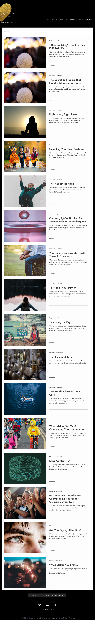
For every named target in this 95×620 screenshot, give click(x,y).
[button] (89, 31)
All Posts (6, 31)
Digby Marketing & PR (36, 618)
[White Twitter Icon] (39, 605)
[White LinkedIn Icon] (47, 605)
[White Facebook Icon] (55, 605)
